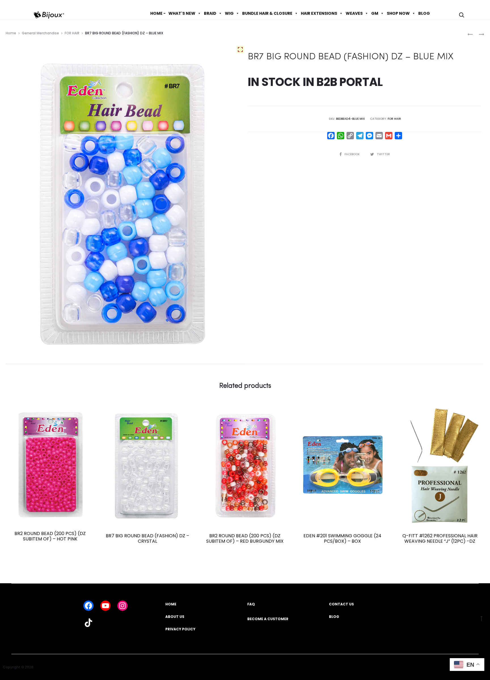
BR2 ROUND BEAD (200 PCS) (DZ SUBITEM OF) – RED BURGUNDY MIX (245, 538)
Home (11, 33)
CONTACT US (341, 604)
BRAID (210, 13)
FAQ (251, 604)
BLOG (424, 13)
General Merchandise (40, 33)
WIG (229, 13)
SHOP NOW (398, 13)
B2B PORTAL (349, 82)
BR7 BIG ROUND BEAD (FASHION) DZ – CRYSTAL (147, 538)
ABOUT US (174, 616)
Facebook (352, 154)
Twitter (383, 154)
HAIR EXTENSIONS (319, 13)
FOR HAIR (72, 33)
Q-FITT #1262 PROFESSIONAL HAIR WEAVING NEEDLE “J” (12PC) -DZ (440, 538)
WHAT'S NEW (181, 13)
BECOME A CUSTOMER (267, 618)
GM (374, 13)
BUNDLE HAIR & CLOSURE (267, 13)
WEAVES (354, 13)
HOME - (158, 13)
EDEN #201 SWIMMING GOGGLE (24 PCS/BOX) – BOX (342, 538)
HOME (170, 604)
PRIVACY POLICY (180, 629)
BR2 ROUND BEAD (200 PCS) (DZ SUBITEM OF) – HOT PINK (50, 536)
